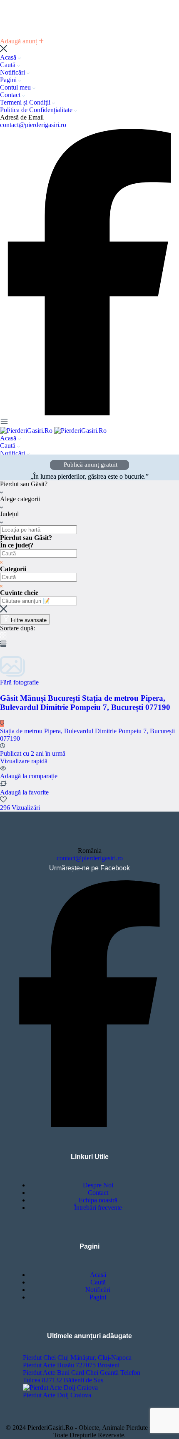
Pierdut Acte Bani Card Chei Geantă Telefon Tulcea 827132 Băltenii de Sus (81, 1376)
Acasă (9, 57)
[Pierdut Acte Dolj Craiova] (60, 1387)
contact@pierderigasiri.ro (33, 124)
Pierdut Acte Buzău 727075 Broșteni (71, 1365)
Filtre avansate (29, 620)
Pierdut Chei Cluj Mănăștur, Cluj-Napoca (77, 1357)
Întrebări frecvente (98, 1207)
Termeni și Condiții (26, 102)
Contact (11, 94)
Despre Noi (98, 1185)
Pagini (9, 79)
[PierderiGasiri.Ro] (27, 430)
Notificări (13, 72)
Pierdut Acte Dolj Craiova (57, 1395)
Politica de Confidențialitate (37, 109)
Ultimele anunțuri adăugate (89, 1335)
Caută (8, 64)
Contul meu (16, 87)
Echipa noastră (98, 1200)
